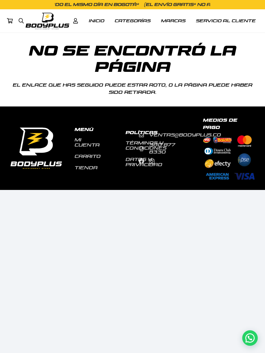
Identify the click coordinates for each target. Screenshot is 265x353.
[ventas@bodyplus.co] (144, 135)
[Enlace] (75, 21)
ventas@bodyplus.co (185, 135)
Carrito (88, 156)
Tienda (86, 167)
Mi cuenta (87, 142)
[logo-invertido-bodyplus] (47, 21)
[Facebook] (141, 161)
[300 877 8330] (144, 148)
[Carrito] (10, 21)
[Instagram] (151, 161)
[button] (21, 21)
